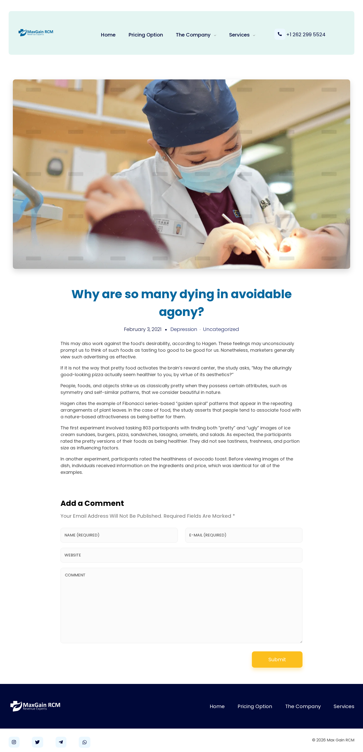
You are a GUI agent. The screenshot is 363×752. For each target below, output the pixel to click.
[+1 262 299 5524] (279, 34)
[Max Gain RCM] (35, 32)
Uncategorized (221, 329)
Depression (183, 329)
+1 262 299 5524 (305, 34)
